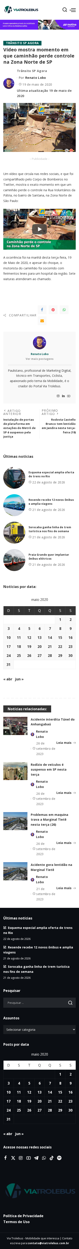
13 (39, 637)
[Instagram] (58, 396)
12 (29, 637)
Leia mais (64, 743)
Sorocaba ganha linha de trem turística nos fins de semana (50, 529)
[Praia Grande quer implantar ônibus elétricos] (14, 560)
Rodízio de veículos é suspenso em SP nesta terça (48, 769)
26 (29, 655)
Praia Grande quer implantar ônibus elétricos (49, 557)
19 (29, 646)
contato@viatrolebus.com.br (48, 1243)
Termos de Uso (16, 1221)
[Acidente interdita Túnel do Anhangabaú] (15, 726)
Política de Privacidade (23, 1215)
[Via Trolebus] (39, 1191)
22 (60, 646)
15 (60, 637)
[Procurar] (64, 10)
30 (70, 655)
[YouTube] (68, 396)
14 (50, 637)
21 (50, 646)
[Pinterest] (53, 309)
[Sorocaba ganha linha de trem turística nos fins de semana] (14, 533)
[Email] (42, 320)
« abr (7, 679)
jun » (19, 679)
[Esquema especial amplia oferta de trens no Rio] (14, 478)
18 (19, 646)
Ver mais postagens (40, 359)
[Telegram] (36, 1158)
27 (39, 655)
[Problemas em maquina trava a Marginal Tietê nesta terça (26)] (15, 821)
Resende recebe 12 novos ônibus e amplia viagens (51, 502)
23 (70, 646)
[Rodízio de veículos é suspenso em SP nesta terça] (15, 771)
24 (9, 655)
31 (9, 664)
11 (19, 637)
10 (9, 637)
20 (39, 646)
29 (60, 655)
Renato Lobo (35, 78)
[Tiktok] (51, 1158)
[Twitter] (13, 1158)
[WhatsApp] (64, 309)
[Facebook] (42, 309)
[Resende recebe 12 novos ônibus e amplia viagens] (14, 505)
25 (19, 655)
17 (9, 646)
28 (50, 655)
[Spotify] (59, 1158)
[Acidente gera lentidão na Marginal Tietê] (15, 871)
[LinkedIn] (63, 396)
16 (70, 637)
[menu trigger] (73, 10)
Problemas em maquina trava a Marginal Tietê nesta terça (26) (49, 820)
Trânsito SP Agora (22, 43)
